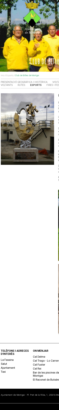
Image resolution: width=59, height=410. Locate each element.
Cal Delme (39, 356)
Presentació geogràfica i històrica (24, 82)
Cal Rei (37, 368)
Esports (9, 75)
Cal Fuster (39, 364)
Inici (2, 75)
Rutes (21, 85)
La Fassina (7, 359)
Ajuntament (8, 367)
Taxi (3, 371)
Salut (4, 363)
